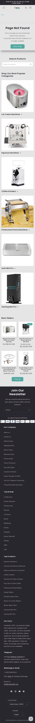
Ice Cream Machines (10, 114)
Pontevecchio (8, 506)
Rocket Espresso (9, 501)
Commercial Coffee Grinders (13, 579)
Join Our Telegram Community (14, 480)
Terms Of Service (9, 463)
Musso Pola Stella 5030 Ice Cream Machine (9, 340)
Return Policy (8, 450)
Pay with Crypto (9, 467)
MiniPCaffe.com (14, 720)
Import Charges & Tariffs (12, 476)
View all (17, 379)
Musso (6, 519)
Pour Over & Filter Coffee (12, 583)
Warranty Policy (9, 454)
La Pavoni (7, 514)
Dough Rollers (8, 592)
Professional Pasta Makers (13, 588)
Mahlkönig (7, 523)
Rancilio (6, 510)
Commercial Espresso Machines (14, 566)
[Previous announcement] (3, 2)
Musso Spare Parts (10, 605)
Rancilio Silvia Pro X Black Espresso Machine (26, 340)
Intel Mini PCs (7, 268)
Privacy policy (8, 458)
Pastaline (7, 532)
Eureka (6, 527)
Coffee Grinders (8, 191)
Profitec (6, 540)
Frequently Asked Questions (13, 485)
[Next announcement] (31, 2)
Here (10, 676)
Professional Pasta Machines (14, 230)
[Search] (30, 64)
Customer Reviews (10, 472)
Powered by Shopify (24, 720)
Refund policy (8, 441)
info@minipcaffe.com (11, 684)
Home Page (17, 46)
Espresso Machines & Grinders (14, 570)
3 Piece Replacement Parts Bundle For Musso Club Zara (9, 369)
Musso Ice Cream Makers (12, 601)
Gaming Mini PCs (9, 307)
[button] (4, 8)
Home (2, 14)
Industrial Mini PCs (10, 609)
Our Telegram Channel (15, 657)
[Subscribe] (29, 410)
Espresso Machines (10, 153)
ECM (5, 545)
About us (7, 432)
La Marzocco (8, 497)
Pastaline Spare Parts (11, 596)
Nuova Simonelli (9, 536)
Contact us (7, 437)
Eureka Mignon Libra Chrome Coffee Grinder (26, 369)
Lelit (5, 549)
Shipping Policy (9, 445)
